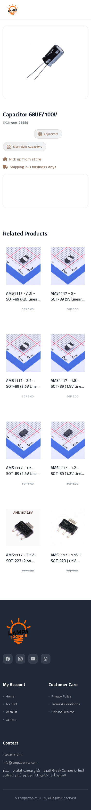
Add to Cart (45, 197)
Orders (11, 719)
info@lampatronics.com (20, 762)
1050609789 (12, 754)
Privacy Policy (61, 696)
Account (11, 704)
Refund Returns (62, 711)
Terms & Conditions (65, 704)
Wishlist (11, 711)
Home (10, 696)
